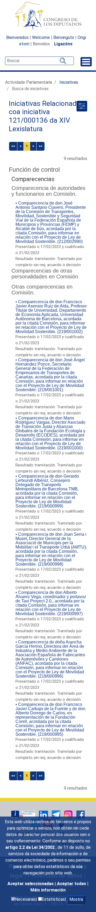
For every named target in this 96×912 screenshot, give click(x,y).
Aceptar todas (72, 883)
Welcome (41, 37)
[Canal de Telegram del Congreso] (56, 814)
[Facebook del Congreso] (80, 814)
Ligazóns (63, 43)
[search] (39, 61)
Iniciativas (68, 82)
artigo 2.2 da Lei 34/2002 (30, 847)
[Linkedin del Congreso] (44, 814)
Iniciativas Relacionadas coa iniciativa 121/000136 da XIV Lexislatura (46, 116)
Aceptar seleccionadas (31, 883)
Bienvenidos (17, 37)
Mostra (76, 899)
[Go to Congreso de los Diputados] (48, 15)
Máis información (48, 890)
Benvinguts (63, 37)
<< (13, 146)
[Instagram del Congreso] (69, 814)
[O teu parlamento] (24, 814)
